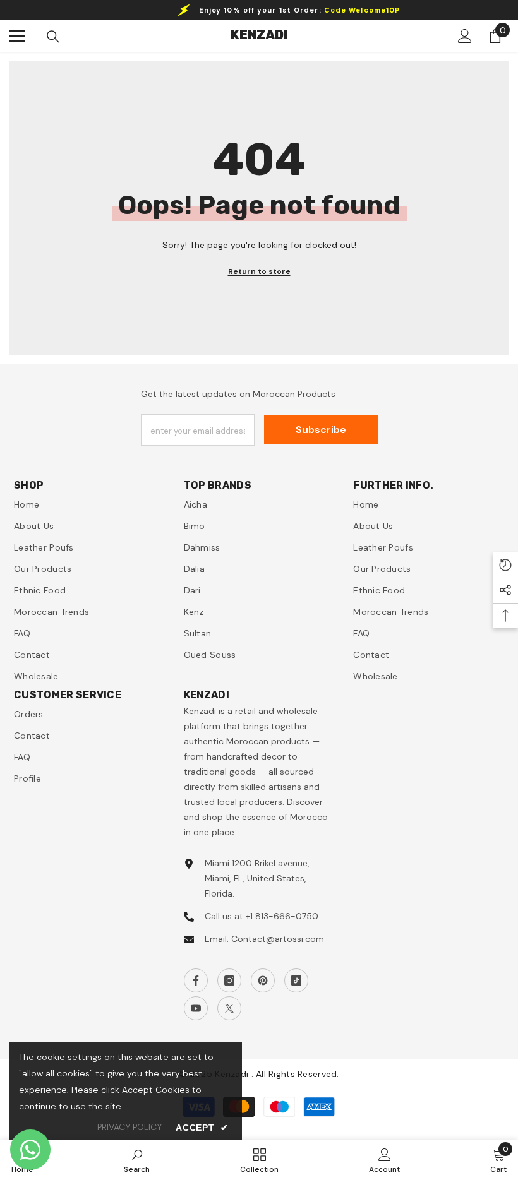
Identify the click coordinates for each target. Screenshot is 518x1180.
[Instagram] (229, 980)
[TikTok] (296, 980)
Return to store (259, 271)
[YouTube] (196, 1008)
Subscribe (321, 429)
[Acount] (465, 36)
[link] (137, 1159)
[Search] (53, 36)
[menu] (17, 36)
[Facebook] (196, 980)
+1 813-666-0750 (282, 916)
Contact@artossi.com (277, 939)
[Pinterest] (263, 980)
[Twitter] (229, 1008)
